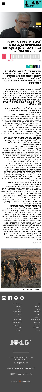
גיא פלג (38, 309)
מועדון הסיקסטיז (16, 322)
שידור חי (37, 330)
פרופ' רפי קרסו (17, 325)
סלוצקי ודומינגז (17, 304)
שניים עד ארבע (17, 312)
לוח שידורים (36, 327)
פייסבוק (19, 327)
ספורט (19, 314)
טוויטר (38, 333)
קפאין (38, 24)
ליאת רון (37, 306)
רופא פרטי (37, 325)
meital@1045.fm (21, 363)
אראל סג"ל (37, 312)
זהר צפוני (37, 317)
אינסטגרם (18, 330)
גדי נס (19, 309)
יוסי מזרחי (18, 306)
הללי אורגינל (17, 320)
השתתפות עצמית (35, 320)
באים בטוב (18, 317)
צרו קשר (19, 333)
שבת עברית (37, 322)
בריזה (38, 314)
